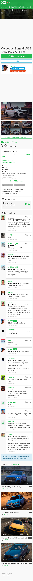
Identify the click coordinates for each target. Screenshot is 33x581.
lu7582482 (11, 388)
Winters (10, 217)
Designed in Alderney (7, 573)
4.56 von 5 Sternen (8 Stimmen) (8, 146)
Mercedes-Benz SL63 (8, 162)
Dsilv (9, 340)
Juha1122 (11, 421)
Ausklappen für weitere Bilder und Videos (16, 137)
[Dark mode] (28, 7)
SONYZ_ (10, 235)
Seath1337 (11, 254)
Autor (15, 321)
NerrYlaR (10, 292)
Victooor (10, 434)
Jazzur (10, 411)
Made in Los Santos (6, 575)
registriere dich (10, 458)
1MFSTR (13, 66)
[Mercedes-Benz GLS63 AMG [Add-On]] (16, 111)
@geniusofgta (12, 351)
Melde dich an (24, 456)
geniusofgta (11, 330)
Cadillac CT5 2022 (7, 160)
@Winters (11, 257)
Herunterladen (18, 56)
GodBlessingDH (13, 244)
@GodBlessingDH (19, 257)
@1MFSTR (11, 219)
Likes (16, 142)
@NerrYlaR (11, 305)
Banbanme (11, 377)
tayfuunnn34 (12, 402)
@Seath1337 (11, 269)
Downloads (7, 142)
